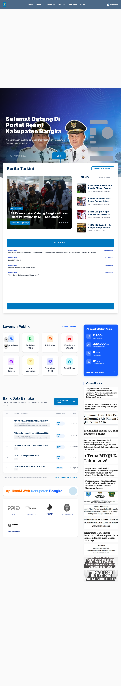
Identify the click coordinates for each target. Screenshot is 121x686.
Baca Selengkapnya (20, 223)
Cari (59, 162)
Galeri (82, 5)
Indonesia (113, 5)
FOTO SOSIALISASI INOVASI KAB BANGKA (31, 421)
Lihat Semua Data (62, 401)
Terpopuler (104, 177)
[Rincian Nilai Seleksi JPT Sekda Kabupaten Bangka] (101, 432)
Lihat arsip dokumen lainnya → (65, 477)
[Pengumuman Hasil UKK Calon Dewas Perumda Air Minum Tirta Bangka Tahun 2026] (101, 419)
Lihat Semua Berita (101, 169)
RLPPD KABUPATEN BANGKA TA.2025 (29, 466)
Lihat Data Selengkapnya (95, 372)
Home (30, 5)
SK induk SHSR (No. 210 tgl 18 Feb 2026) (31, 445)
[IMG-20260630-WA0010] (101, 510)
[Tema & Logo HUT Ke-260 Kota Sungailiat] (101, 575)
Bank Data (72, 5)
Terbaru (85, 177)
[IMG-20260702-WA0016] (101, 497)
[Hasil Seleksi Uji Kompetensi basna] (101, 523)
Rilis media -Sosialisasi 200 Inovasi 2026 (32, 433)
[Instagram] (6, 339)
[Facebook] (6, 346)
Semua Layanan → (70, 327)
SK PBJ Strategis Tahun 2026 (26, 456)
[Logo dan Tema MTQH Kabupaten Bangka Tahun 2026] (101, 458)
